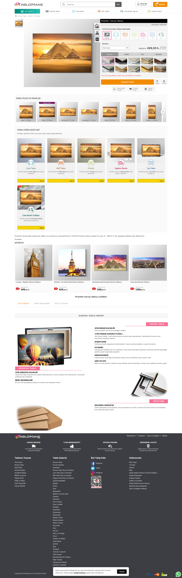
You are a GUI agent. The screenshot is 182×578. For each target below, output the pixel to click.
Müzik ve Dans (58, 523)
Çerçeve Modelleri (59, 481)
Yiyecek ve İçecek (59, 552)
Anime (55, 486)
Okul (54, 528)
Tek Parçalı (18, 462)
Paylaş (164, 83)
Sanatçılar (56, 467)
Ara (118, 4)
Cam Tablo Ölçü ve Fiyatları (62, 473)
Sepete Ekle (127, 82)
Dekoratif (56, 499)
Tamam (121, 571)
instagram (99, 473)
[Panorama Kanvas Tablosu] (148, 262)
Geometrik (56, 510)
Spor (54, 546)
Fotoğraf (56, 507)
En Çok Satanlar (58, 465)
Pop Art (55, 531)
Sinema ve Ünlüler (59, 538)
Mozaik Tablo (19, 465)
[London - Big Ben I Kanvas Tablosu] (33, 262)
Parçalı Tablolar (20, 486)
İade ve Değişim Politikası (138, 488)
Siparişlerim (131, 436)
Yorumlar (132, 465)
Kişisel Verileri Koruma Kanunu (139, 483)
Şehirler (55, 544)
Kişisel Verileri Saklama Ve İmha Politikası (143, 473)
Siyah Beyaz (57, 541)
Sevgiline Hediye (20, 473)
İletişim (164, 436)
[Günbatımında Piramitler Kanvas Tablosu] (110, 262)
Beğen (157, 83)
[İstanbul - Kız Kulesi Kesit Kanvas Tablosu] (72, 262)
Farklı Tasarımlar (20, 483)
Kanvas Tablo (57, 462)
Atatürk (55, 483)
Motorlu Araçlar (58, 520)
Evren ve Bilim (57, 504)
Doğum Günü (19, 478)
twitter (98, 468)
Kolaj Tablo (18, 467)
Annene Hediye (20, 470)
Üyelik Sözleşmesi (135, 475)
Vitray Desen (57, 554)
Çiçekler (55, 496)
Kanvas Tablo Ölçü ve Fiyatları (63, 470)
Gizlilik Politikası (80, 573)
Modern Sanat (58, 517)
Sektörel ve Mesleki (59, 565)
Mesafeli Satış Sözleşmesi (138, 486)
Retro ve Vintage (58, 533)
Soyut (55, 536)
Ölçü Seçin (106, 48)
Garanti (131, 467)
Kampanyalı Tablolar (60, 562)
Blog (130, 470)
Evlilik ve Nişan (20, 481)
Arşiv (54, 488)
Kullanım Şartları (134, 478)
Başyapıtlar (57, 491)
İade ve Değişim (153, 436)
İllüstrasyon (57, 512)
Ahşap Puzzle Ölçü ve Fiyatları (63, 478)
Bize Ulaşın (133, 462)
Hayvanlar (56, 525)
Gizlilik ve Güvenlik (135, 481)
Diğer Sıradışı (57, 560)
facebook (99, 463)
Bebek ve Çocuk (20, 475)
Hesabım (141, 436)
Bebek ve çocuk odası (60, 494)
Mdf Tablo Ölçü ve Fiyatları (62, 475)
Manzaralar (57, 515)
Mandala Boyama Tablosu (62, 557)
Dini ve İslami (57, 502)
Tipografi (56, 549)
